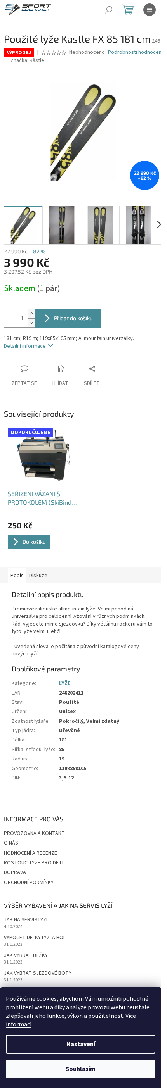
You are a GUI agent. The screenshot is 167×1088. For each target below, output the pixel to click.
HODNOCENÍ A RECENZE (30, 853)
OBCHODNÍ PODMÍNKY (29, 882)
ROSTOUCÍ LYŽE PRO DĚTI (33, 863)
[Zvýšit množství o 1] (31, 313)
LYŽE (64, 683)
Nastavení (80, 1044)
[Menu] (149, 9)
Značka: (27, 60)
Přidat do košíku (73, 318)
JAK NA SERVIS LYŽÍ (25, 920)
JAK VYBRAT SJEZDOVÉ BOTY (37, 973)
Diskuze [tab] (38, 575)
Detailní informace (25, 346)
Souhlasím (81, 1069)
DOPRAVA (15, 872)
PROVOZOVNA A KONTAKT (34, 833)
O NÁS (11, 843)
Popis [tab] (17, 575)
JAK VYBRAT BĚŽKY (26, 955)
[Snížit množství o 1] (31, 322)
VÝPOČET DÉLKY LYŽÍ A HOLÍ (35, 937)
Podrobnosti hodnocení (135, 52)
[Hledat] (109, 9)
